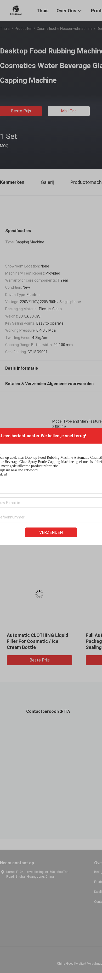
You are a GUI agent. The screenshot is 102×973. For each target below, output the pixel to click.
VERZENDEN (51, 532)
